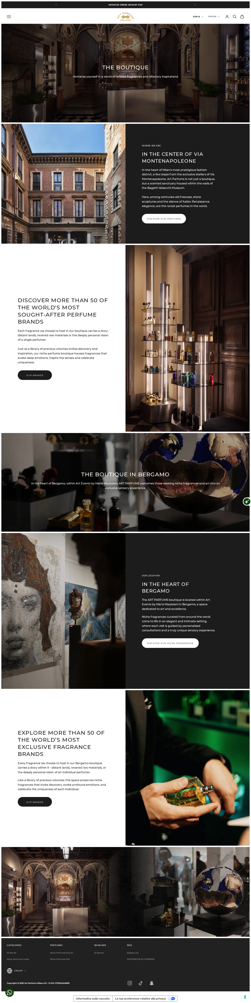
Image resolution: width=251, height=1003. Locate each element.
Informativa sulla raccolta (93, 998)
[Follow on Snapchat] (151, 983)
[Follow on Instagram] (130, 983)
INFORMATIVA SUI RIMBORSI (140, 959)
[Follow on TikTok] (140, 983)
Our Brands (34, 802)
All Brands (11, 953)
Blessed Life (133, 953)
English (212, 16)
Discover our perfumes (164, 219)
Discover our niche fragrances (170, 643)
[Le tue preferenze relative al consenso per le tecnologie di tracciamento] (245, 997)
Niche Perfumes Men (60, 959)
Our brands (34, 375)
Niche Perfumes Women (61, 953)
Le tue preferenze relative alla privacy (140, 998)
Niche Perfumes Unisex (18, 959)
